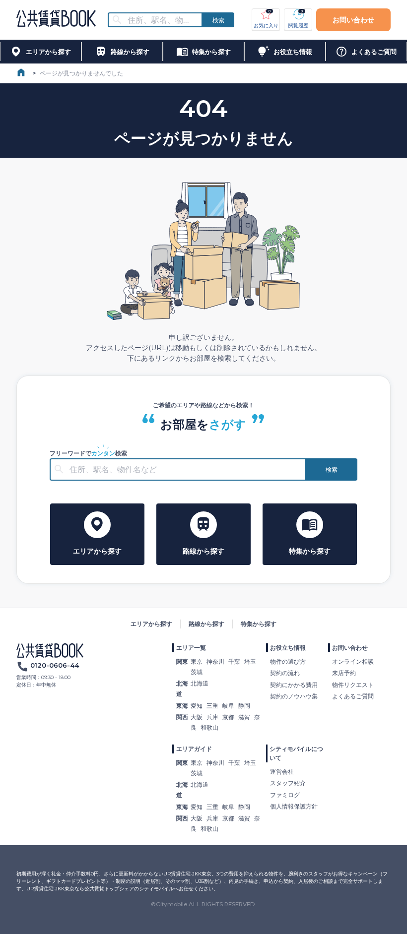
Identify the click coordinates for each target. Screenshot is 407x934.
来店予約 (344, 673)
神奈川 (215, 661)
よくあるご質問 (353, 696)
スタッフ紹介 (288, 783)
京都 (228, 717)
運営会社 (282, 771)
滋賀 (244, 717)
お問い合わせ (353, 19)
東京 (197, 661)
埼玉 (250, 661)
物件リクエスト (353, 684)
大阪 (197, 717)
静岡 (244, 705)
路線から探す (206, 623)
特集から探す (258, 623)
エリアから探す (151, 623)
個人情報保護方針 (294, 806)
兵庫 (212, 717)
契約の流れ (285, 673)
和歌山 (209, 727)
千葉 (234, 661)
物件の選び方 (288, 661)
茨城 (197, 672)
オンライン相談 (353, 661)
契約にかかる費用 (294, 684)
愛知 (197, 705)
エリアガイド (194, 748)
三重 (212, 705)
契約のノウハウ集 (294, 696)
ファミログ (285, 795)
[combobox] (161, 20)
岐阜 (228, 705)
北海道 (199, 683)
